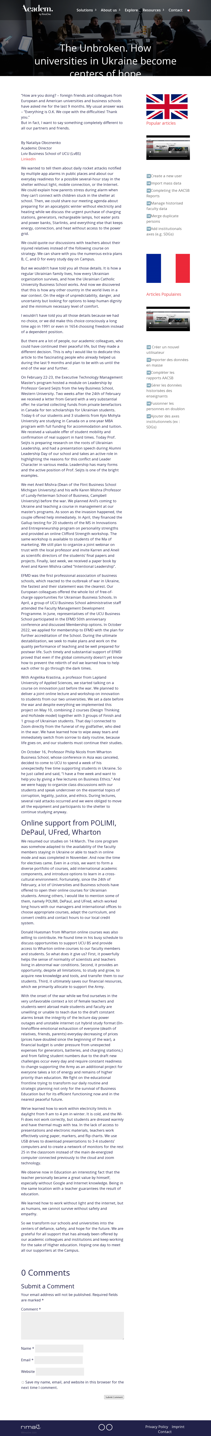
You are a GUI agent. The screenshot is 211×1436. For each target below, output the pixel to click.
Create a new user (166, 175)
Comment (31, 1309)
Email (27, 1359)
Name (27, 1348)
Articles (145, 89)
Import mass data (166, 183)
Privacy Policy (156, 1427)
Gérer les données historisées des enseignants (164, 390)
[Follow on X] (102, 1427)
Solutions (85, 10)
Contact (176, 10)
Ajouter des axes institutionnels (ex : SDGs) (163, 421)
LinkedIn (28, 158)
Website (28, 1371)
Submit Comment (114, 1397)
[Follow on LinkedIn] (109, 1427)
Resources (152, 10)
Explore (131, 10)
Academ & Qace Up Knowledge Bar (107, 89)
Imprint (178, 1427)
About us (109, 10)
